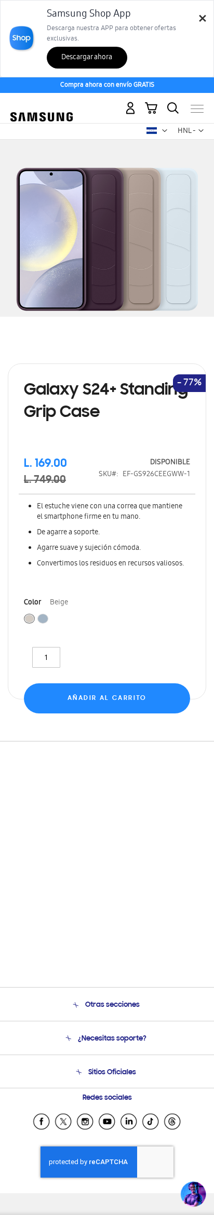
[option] (29, 619)
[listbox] (107, 620)
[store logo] (41, 105)
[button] (164, 131)
